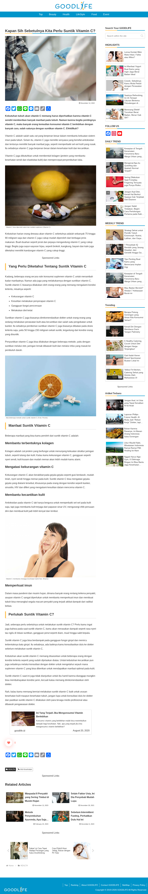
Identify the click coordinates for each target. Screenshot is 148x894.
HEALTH (11, 769)
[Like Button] (8, 742)
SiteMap (126, 885)
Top (66, 885)
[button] (142, 35)
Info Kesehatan (26, 769)
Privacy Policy (139, 885)
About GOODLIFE (89, 885)
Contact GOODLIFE (110, 885)
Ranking (74, 885)
